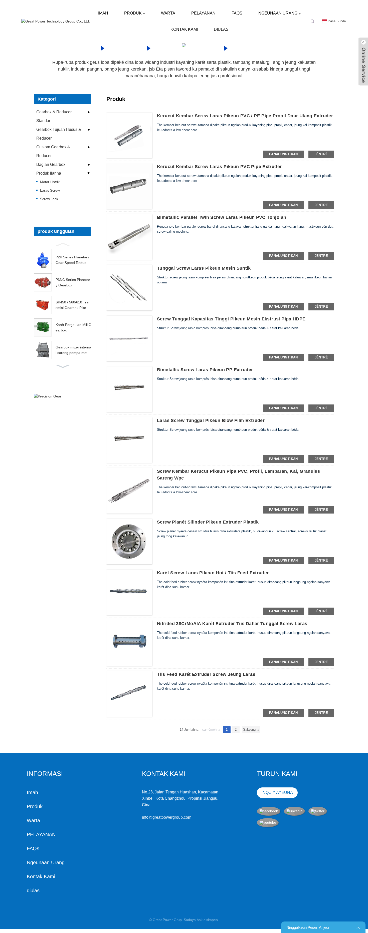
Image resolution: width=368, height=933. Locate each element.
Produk (133, 13)
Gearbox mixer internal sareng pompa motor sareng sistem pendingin (73, 350)
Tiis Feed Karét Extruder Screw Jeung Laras (206, 674)
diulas (221, 29)
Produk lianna (186, 47)
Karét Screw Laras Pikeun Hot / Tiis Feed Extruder (213, 572)
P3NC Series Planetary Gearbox (73, 282)
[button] (62, 244)
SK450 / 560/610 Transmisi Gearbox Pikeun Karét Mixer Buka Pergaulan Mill (73, 305)
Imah (103, 13)
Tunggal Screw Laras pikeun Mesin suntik (204, 268)
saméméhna (211, 729)
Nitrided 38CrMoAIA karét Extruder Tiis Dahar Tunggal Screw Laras (232, 623)
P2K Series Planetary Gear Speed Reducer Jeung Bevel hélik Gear (73, 260)
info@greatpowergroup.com (166, 817)
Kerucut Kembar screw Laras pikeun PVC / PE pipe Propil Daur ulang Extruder (245, 115)
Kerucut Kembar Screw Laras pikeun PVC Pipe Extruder (219, 166)
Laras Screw (260, 47)
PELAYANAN (203, 13)
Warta (168, 13)
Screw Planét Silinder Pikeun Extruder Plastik (208, 522)
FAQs (237, 13)
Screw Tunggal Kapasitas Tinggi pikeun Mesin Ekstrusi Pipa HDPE (231, 318)
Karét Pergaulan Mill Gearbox (73, 327)
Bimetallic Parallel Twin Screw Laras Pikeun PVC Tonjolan (221, 217)
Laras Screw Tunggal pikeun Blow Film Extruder (211, 420)
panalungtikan (283, 154)
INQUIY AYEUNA (277, 792)
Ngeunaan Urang (277, 13)
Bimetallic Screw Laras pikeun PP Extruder (205, 369)
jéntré (321, 154)
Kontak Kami (184, 29)
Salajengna (251, 729)
